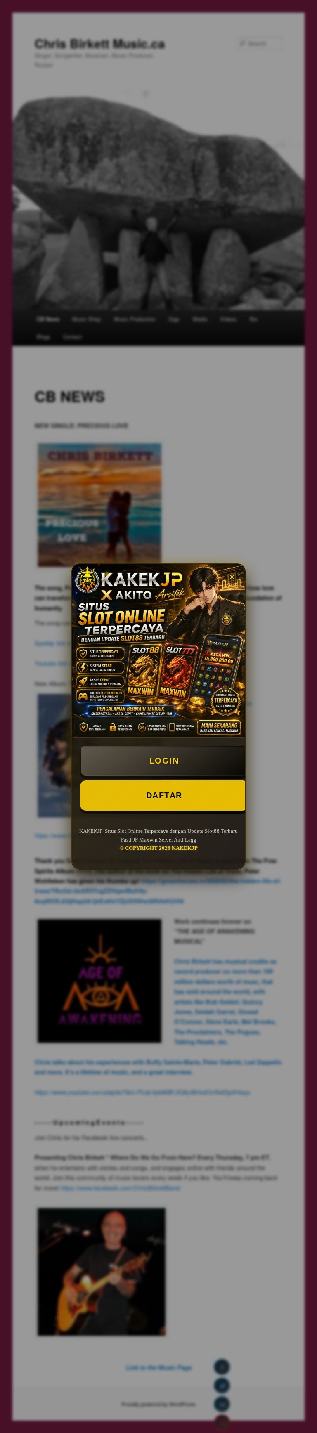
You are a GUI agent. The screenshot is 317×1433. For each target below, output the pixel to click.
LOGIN (164, 760)
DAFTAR (164, 795)
